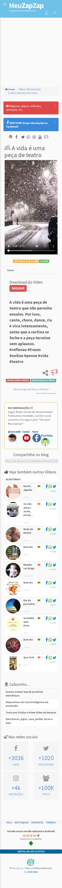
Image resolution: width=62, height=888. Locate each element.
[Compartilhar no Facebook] (17, 137)
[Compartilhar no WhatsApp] (29, 137)
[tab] (10, 270)
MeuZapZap (17, 868)
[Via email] (46, 137)
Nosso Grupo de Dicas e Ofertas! (31, 389)
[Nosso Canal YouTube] (40, 137)
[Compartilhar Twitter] (23, 137)
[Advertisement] (31, 50)
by (31, 871)
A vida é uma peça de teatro (23, 93)
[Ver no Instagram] (35, 137)
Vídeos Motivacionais (30, 89)
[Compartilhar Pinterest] (10, 137)
